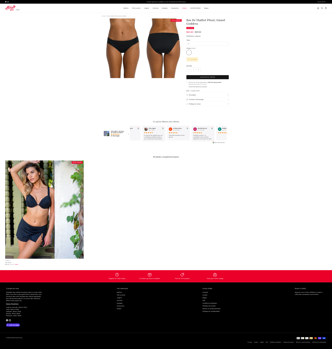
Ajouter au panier (207, 77)
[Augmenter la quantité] (198, 70)
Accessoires (175, 8)
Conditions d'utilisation (209, 303)
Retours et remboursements (211, 308)
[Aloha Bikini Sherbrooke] (12, 8)
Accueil (104, 16)
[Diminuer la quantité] (188, 70)
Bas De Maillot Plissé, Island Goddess (116, 16)
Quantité (189, 66)
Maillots (125, 8)
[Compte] (317, 8)
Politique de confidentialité (211, 311)
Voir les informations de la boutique (198, 86)
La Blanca (197, 36)
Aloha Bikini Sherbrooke (16, 337)
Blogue (206, 8)
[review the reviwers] (142, 128)
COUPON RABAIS (195, 8)
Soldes (184, 8)
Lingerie (146, 8)
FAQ (203, 300)
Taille (188, 40)
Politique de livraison (209, 306)
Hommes (155, 8)
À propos (205, 292)
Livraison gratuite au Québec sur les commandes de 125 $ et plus (166, 2)
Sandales (165, 8)
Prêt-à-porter (136, 8)
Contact (204, 295)
